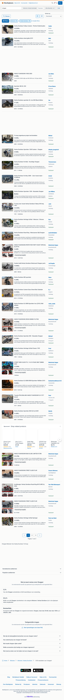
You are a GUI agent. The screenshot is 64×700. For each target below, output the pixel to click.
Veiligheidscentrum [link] (33, 3)
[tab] (38, 16)
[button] (55, 3)
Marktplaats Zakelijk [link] (18, 677)
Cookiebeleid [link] (31, 680)
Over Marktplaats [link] (8, 684)
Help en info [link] (17, 3)
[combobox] (12, 8)
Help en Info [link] (43, 677)
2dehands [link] (42, 684)
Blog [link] (8, 677)
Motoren (13, 21)
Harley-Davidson (24, 21)
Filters (6, 21)
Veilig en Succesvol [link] (31, 677)
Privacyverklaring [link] (21, 680)
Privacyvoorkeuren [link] (43, 680)
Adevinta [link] (34, 684)
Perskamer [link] (27, 684)
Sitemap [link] (58, 684)
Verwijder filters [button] (36, 21)
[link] (7, 3)
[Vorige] (24, 535)
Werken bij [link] (18, 684)
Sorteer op (47, 13)
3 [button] (35, 535)
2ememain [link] (51, 684)
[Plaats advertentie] (60, 3)
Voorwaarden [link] (24, 3)
